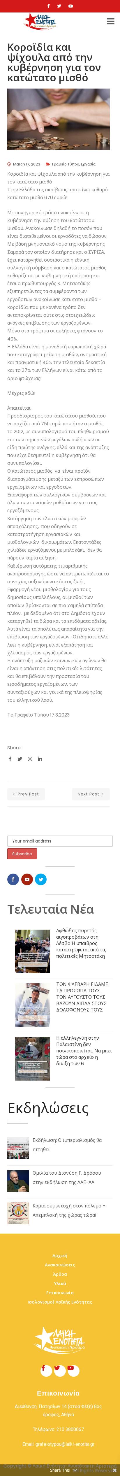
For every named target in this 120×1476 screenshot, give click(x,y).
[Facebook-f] (46, 1371)
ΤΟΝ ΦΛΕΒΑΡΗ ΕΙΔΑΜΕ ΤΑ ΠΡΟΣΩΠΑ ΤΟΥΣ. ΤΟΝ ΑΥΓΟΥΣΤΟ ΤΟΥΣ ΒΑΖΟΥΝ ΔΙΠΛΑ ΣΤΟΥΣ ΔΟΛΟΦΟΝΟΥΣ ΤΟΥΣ (82, 997)
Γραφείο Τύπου (65, 164)
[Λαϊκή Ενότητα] (40, 21)
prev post (27, 794)
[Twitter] (59, 6)
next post (89, 794)
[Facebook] (48, 6)
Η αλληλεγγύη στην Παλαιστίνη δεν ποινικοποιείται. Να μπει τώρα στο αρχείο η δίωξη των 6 (84, 1051)
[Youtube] (70, 6)
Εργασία (88, 164)
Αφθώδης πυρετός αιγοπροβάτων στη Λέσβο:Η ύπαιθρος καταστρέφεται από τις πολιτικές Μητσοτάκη (81, 943)
